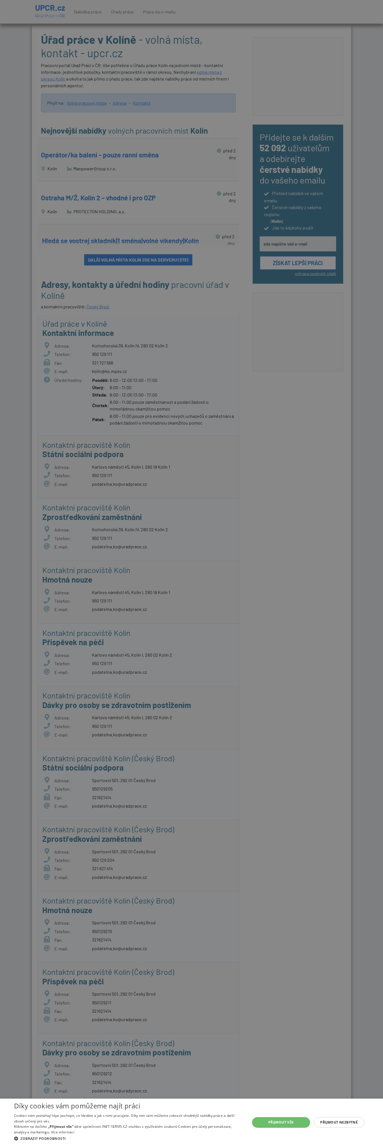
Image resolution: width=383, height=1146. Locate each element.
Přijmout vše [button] (281, 1122)
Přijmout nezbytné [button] (339, 1122)
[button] (128, 1138)
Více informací (62, 1132)
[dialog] (191, 1122)
